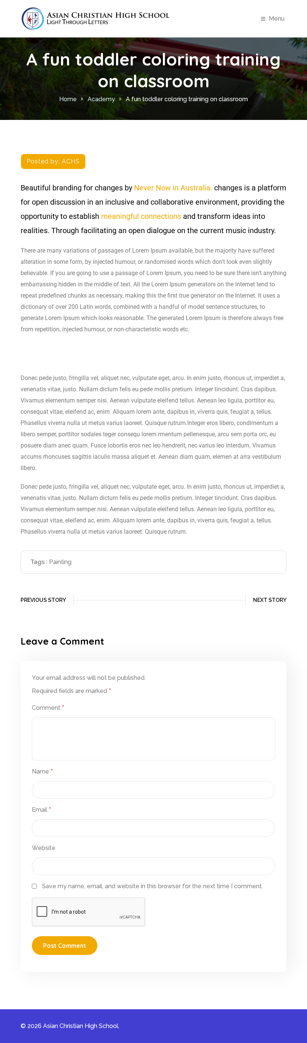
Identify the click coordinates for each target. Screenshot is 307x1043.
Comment (48, 707)
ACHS (71, 161)
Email (41, 809)
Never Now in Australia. (173, 187)
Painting (60, 562)
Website (43, 847)
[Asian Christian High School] (95, 18)
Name (42, 771)
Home (68, 99)
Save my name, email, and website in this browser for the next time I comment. (152, 886)
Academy (101, 99)
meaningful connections (141, 216)
